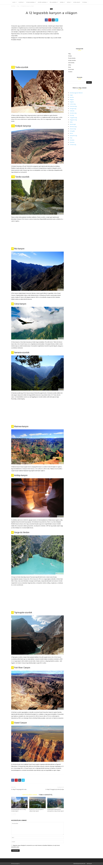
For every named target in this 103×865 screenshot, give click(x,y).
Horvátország (73, 113)
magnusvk (61, 289)
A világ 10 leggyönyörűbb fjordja (55, 789)
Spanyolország (73, 135)
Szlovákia (72, 140)
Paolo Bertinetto (60, 573)
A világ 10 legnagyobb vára (18, 789)
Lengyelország (73, 117)
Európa (21, 2)
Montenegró (73, 124)
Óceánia (84, 2)
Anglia (71, 95)
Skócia (71, 133)
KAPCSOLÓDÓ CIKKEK (29, 794)
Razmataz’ (61, 162)
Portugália (72, 131)
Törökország (73, 144)
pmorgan (61, 653)
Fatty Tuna (61, 213)
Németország (73, 126)
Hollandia (72, 111)
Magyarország (73, 120)
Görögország (73, 108)
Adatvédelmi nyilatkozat (79, 863)
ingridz (62, 463)
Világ (13, 2)
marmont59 (61, 516)
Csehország (72, 104)
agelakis (61, 389)
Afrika (62, 2)
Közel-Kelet (76, 2)
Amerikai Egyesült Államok (76, 93)
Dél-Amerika (53, 2)
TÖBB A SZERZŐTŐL (45, 794)
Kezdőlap (13, 6)
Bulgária (72, 102)
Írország (72, 115)
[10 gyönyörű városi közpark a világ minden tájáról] (37, 802)
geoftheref (61, 708)
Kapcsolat (89, 863)
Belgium (72, 99)
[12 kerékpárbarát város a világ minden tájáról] (19, 802)
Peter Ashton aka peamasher (58, 111)
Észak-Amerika (30, 2)
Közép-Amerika (42, 2)
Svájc (71, 138)
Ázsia (68, 2)
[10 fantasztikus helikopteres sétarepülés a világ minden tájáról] (55, 802)
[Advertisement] (37, 53)
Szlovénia (72, 142)
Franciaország (73, 106)
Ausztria (72, 97)
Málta (71, 122)
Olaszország (73, 129)
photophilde (61, 760)
